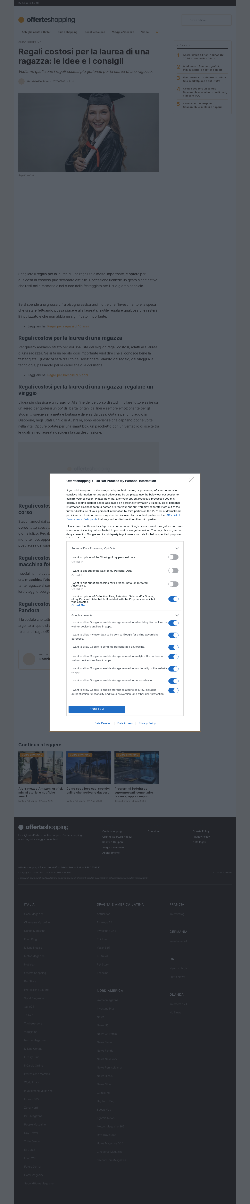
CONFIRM (97, 709)
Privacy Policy (147, 723)
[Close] (192, 481)
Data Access (125, 723)
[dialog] (125, 602)
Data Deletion (103, 723)
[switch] (173, 557)
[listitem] (125, 548)
